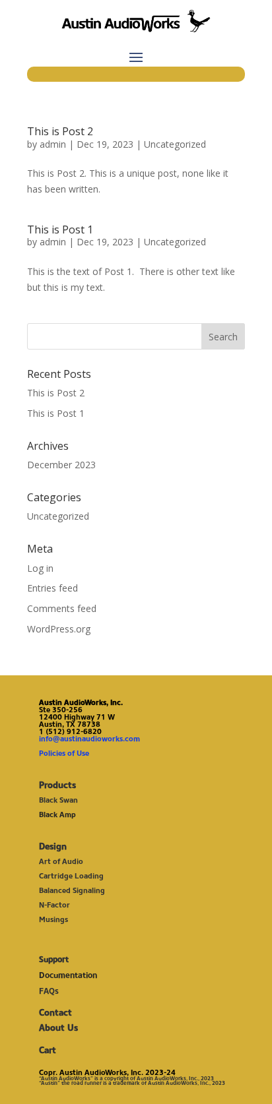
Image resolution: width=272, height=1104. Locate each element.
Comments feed (61, 608)
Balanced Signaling (72, 890)
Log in (40, 568)
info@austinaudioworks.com (89, 738)
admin (53, 144)
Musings (53, 919)
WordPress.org (58, 629)
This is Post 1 (60, 229)
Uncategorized (175, 144)
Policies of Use (64, 753)
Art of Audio (61, 861)
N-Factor (54, 904)
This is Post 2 (60, 131)
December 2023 (61, 464)
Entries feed (52, 588)
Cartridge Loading (71, 875)
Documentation (68, 975)
